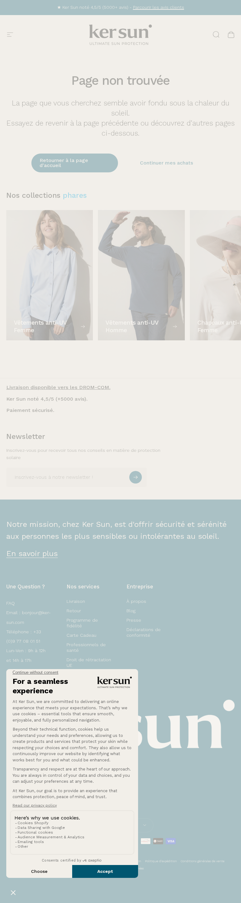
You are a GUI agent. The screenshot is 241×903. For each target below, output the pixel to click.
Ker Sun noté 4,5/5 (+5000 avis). (47, 399)
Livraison (76, 601)
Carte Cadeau (81, 635)
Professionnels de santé (86, 647)
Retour (74, 610)
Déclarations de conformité (143, 632)
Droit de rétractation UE (89, 662)
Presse (133, 620)
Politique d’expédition (161, 861)
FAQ (10, 603)
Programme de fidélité (82, 623)
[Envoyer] (135, 477)
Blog (131, 610)
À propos (136, 601)
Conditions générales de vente (202, 861)
